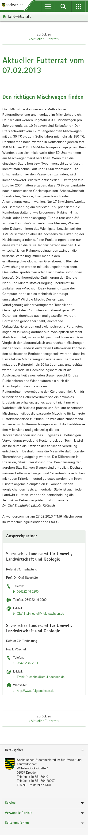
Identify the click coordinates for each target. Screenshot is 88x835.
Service (10, 803)
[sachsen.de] (14, 5)
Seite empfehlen (17, 823)
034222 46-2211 (27, 663)
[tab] (44, 750)
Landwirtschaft (19, 16)
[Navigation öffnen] (48, 6)
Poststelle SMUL (40, 785)
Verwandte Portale (18, 813)
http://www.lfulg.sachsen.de (35, 691)
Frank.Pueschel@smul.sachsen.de (41, 677)
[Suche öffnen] (63, 6)
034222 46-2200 (27, 591)
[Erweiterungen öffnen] (78, 6)
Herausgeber (14, 750)
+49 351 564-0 (38, 777)
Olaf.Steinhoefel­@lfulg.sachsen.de (40, 613)
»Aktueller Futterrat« (44, 39)
